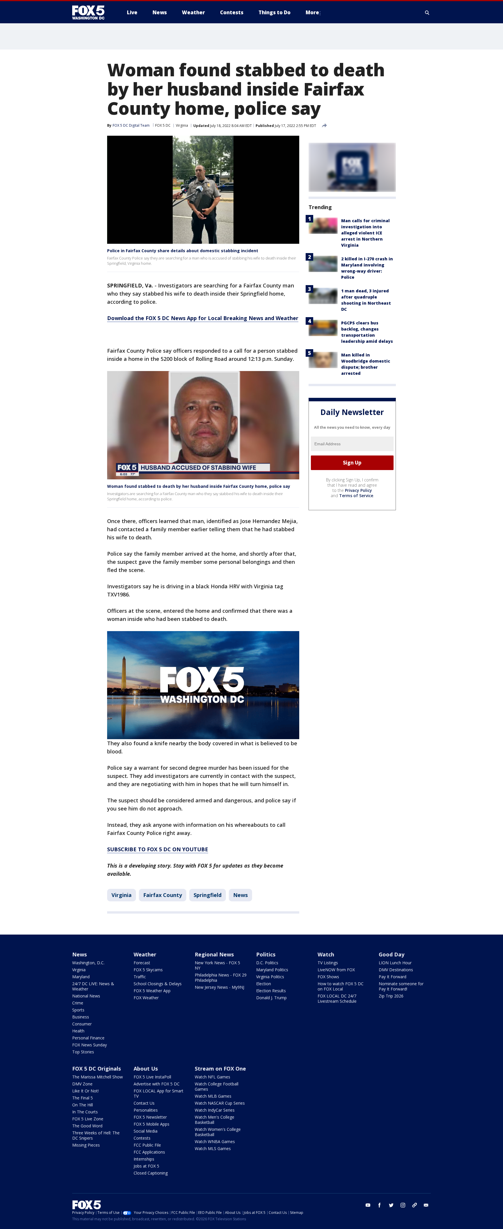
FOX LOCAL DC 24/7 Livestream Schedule (337, 998)
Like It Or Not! (85, 1091)
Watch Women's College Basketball (218, 1131)
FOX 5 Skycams (148, 969)
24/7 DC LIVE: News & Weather (93, 986)
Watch (326, 954)
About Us (146, 1068)
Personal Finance (88, 1038)
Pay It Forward (392, 976)
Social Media (145, 1131)
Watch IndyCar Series (215, 1110)
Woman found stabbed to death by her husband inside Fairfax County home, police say (198, 486)
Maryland (81, 976)
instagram (403, 1205)
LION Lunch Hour (395, 962)
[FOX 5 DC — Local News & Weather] (91, 13)
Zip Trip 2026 (391, 996)
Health (78, 1031)
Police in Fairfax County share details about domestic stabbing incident (182, 250)
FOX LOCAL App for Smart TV (158, 1093)
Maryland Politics (272, 969)
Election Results (271, 990)
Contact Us (144, 1103)
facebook (379, 1205)
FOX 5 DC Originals (96, 1068)
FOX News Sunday (89, 1045)
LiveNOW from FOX (336, 969)
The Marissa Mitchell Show (97, 1077)
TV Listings (328, 962)
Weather (145, 954)
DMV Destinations (396, 969)
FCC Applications (149, 1152)
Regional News (214, 954)
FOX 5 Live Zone (87, 1119)
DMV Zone (82, 1084)
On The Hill (82, 1105)
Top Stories (83, 1052)
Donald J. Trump (271, 997)
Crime (77, 1003)
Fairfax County (162, 894)
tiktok (414, 1205)
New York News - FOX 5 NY (217, 965)
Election (263, 983)
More (312, 12)
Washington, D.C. (88, 962)
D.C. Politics (267, 962)
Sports (78, 1010)
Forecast (142, 962)
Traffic (140, 976)
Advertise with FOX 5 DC (157, 1084)
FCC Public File (147, 1145)
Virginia (182, 125)
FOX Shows (328, 976)
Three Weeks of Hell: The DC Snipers (96, 1135)
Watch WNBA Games (215, 1141)
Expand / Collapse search (427, 12)
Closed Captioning (151, 1173)
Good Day (391, 954)
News (240, 894)
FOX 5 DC (163, 125)
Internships (144, 1159)
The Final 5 (82, 1098)
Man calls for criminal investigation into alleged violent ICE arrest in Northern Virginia (365, 233)
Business (80, 1017)
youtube (368, 1205)
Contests (142, 1138)
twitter (391, 1205)
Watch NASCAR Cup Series (220, 1103)
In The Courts (85, 1112)
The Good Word (87, 1126)
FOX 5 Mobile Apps (151, 1124)
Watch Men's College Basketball (214, 1119)
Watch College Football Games (216, 1086)
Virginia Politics (270, 976)
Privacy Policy (358, 490)
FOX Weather (146, 997)
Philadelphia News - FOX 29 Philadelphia (221, 977)
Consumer (82, 1024)
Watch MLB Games (213, 1096)
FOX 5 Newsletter (150, 1117)
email (426, 1205)
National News (86, 996)
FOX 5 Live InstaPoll (152, 1077)
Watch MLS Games (213, 1148)
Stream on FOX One (220, 1068)
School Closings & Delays (158, 983)
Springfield (208, 894)
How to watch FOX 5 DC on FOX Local (341, 986)
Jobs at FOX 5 (146, 1166)
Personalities (146, 1110)
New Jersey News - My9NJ (219, 987)
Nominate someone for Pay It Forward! (401, 986)
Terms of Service (356, 495)
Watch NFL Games (212, 1077)
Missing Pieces (86, 1145)
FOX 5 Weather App (152, 990)
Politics (265, 954)
